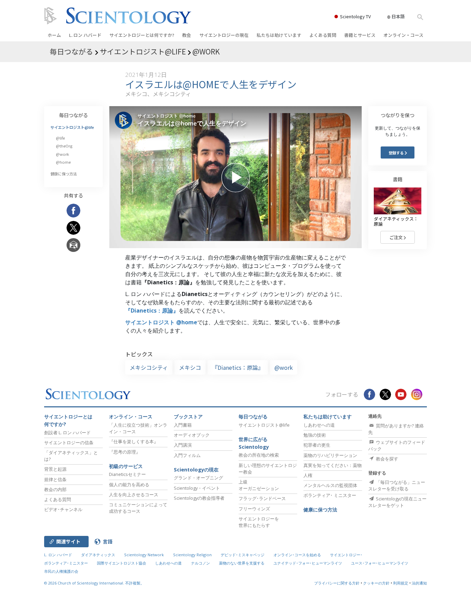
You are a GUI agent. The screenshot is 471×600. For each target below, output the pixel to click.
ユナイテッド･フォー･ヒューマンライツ (307, 563)
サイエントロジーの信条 (68, 442)
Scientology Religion (192, 554)
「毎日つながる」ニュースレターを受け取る (396, 485)
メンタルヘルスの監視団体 (330, 485)
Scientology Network (144, 554)
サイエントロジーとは (141, 35)
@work (283, 367)
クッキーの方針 (376, 583)
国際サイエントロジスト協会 (121, 563)
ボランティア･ (329, 495)
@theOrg (64, 146)
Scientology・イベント (197, 488)
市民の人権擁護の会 (61, 571)
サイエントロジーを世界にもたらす (259, 522)
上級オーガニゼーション (259, 485)
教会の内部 (55, 489)
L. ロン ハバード (85, 35)
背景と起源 (55, 469)
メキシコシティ (149, 367)
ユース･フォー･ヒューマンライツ (379, 563)
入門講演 (183, 445)
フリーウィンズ (254, 509)
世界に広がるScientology (254, 443)
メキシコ (190, 367)
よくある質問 (322, 35)
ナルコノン (200, 563)
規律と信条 (55, 479)
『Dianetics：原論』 (152, 310)
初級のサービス (126, 466)
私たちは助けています (279, 35)
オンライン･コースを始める (297, 554)
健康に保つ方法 (63, 173)
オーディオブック (192, 435)
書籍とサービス (359, 35)
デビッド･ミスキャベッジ (242, 554)
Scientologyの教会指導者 (199, 498)
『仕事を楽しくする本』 (133, 441)
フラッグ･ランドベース (262, 498)
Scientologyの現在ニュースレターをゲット (397, 502)
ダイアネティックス (98, 554)
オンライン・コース (403, 35)
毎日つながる (73, 115)
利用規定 (400, 583)
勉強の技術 (314, 435)
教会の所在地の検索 (259, 455)
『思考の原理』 (124, 452)
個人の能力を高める (129, 484)
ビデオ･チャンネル (63, 509)
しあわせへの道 (319, 425)
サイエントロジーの (224, 35)
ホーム (54, 35)
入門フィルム (187, 455)
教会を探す (386, 459)
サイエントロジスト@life (72, 127)
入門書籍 (183, 425)
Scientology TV (355, 16)
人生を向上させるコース (133, 494)
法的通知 (419, 583)
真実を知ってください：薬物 (332, 465)
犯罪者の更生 (316, 445)
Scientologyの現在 (196, 469)
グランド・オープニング (198, 478)
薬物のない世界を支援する (241, 563)
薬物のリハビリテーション (330, 455)
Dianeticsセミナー (127, 474)
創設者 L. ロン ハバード (67, 432)
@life (60, 138)
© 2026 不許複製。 (94, 583)
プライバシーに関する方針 (337, 583)
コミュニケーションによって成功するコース (138, 507)
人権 (307, 475)
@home (63, 162)
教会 (186, 35)
